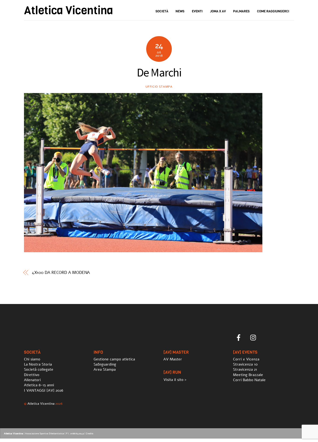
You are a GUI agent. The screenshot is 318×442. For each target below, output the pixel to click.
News (180, 11)
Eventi (197, 11)
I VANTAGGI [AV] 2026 (43, 390)
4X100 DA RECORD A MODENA (61, 272)
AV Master (172, 359)
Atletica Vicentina (40, 403)
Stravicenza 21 (245, 369)
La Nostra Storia (38, 364)
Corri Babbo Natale (249, 380)
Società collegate (38, 369)
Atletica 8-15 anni (39, 385)
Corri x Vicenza (246, 359)
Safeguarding (105, 364)
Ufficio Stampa (158, 87)
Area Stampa (105, 369)
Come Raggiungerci (273, 11)
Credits (89, 433)
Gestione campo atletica (114, 359)
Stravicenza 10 (245, 364)
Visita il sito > (174, 379)
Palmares (241, 11)
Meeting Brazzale (248, 374)
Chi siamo (32, 359)
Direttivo (31, 374)
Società (162, 11)
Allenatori (32, 380)
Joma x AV (218, 11)
